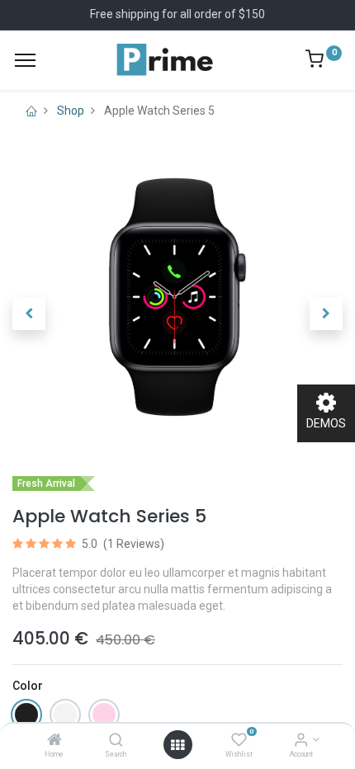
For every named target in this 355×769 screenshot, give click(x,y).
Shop (70, 110)
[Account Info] (301, 741)
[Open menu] (177, 745)
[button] (28, 313)
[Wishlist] (239, 741)
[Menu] (25, 60)
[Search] (116, 741)
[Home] (54, 741)
